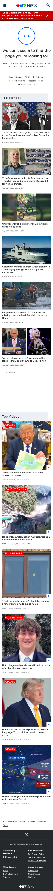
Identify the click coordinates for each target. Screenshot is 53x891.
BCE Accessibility (10, 857)
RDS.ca (31, 877)
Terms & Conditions (36, 857)
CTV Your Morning (17, 81)
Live (35, 84)
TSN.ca (6, 877)
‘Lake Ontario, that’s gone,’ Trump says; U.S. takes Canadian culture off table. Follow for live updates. (25, 135)
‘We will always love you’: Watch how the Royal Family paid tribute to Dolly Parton (24, 359)
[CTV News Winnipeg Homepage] (26, 5)
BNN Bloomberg (10, 874)
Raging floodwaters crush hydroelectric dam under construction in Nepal (26, 538)
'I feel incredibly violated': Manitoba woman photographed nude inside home (25, 602)
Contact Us (24, 821)
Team (5, 825)
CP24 (5, 870)
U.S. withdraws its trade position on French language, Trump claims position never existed (25, 732)
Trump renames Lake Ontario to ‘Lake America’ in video (22, 474)
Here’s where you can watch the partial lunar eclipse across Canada (26, 798)
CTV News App (10, 821)
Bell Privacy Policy (36, 854)
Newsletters (42, 821)
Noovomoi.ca (34, 874)
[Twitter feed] (26, 834)
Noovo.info (33, 870)
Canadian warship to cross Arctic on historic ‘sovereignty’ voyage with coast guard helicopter (26, 269)
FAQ (33, 821)
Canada (19, 77)
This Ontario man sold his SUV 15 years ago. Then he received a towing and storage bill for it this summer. (26, 181)
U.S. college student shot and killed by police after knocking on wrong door (26, 667)
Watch (28, 77)
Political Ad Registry (37, 860)
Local (11, 77)
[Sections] (5, 5)
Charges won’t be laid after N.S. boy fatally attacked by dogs (25, 225)
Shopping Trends (35, 81)
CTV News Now (24, 84)
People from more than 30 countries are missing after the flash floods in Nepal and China (25, 315)
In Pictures (38, 77)
